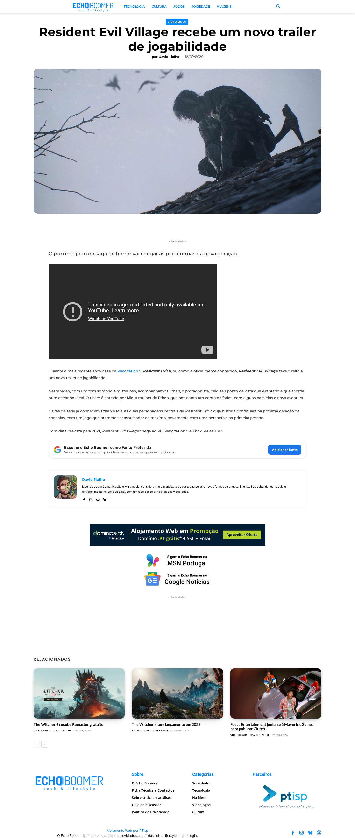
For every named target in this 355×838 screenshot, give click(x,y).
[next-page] (44, 744)
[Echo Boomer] (93, 6)
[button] (278, 6)
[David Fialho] (65, 488)
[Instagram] (91, 498)
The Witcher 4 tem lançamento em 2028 (166, 724)
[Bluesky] (105, 498)
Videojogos (177, 22)
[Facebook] (84, 498)
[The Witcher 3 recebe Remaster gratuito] (79, 693)
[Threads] (319, 833)
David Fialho (169, 57)
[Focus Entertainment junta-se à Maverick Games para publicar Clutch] (275, 693)
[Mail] (98, 498)
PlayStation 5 (129, 371)
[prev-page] (37, 744)
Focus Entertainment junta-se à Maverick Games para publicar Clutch (271, 726)
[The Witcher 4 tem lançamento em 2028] (177, 693)
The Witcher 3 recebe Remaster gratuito (68, 724)
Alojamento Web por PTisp (127, 830)
